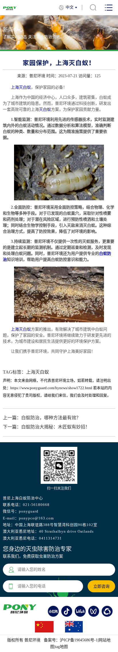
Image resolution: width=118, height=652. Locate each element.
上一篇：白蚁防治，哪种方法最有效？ (42, 417)
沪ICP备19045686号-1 (79, 640)
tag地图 (61, 647)
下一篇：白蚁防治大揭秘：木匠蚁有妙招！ (46, 426)
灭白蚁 (45, 109)
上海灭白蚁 (21, 87)
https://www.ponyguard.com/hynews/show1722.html (51, 388)
